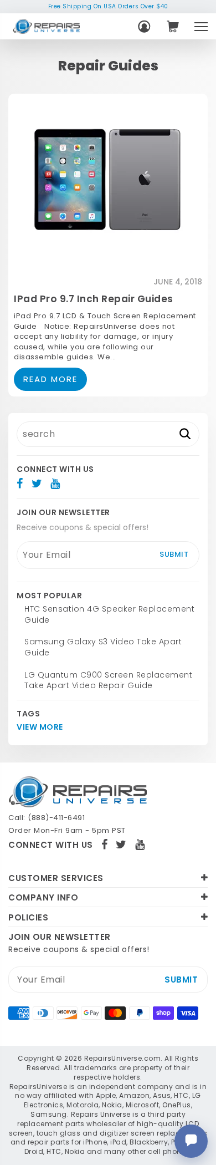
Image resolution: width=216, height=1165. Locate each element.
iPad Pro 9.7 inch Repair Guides (93, 299)
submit (174, 554)
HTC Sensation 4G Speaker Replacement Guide (109, 614)
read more (50, 379)
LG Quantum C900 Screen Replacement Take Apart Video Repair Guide (108, 680)
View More (40, 727)
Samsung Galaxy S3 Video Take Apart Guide (103, 647)
